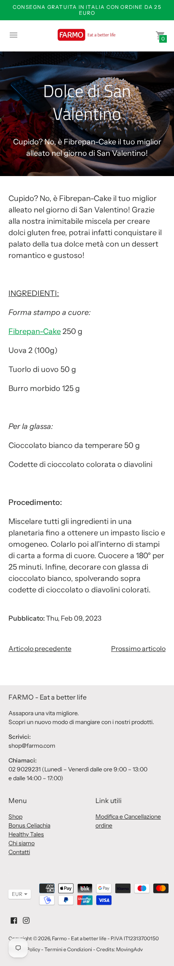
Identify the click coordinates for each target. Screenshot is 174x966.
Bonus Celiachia (29, 825)
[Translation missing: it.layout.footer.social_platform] (14, 919)
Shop (15, 816)
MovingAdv (129, 949)
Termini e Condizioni (68, 949)
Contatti (19, 852)
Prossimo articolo (138, 648)
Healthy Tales (26, 834)
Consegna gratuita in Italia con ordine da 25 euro (87, 10)
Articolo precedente (39, 648)
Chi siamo (21, 843)
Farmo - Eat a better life (79, 938)
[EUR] (15, 894)
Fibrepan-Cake (34, 331)
